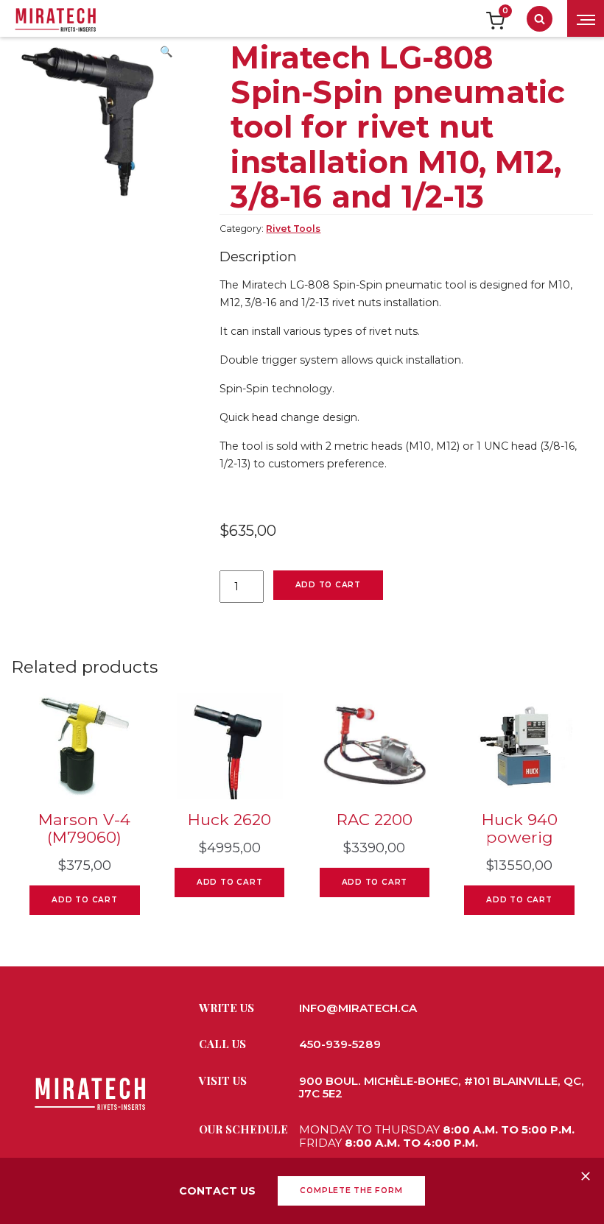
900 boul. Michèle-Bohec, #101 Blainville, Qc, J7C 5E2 (441, 1087)
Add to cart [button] (84, 900)
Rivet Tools (293, 228)
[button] (165, 56)
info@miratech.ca (358, 1008)
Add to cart (328, 585)
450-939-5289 (340, 1044)
